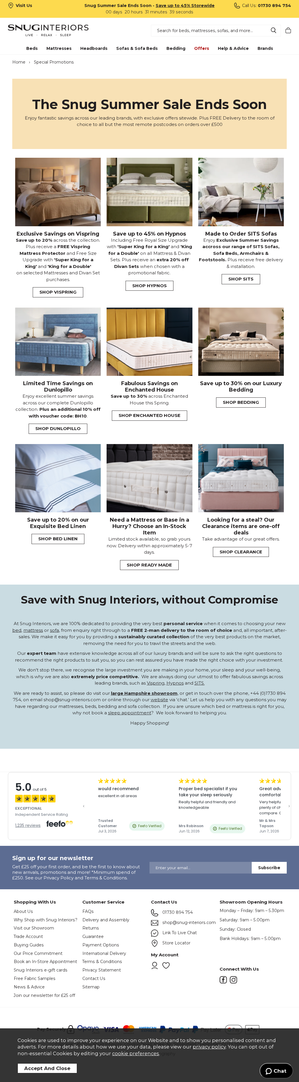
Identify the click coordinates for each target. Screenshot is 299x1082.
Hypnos (175, 683)
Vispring (155, 683)
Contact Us (93, 978)
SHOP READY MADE (149, 565)
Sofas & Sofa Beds (137, 48)
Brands (265, 48)
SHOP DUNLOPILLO (58, 428)
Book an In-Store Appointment (45, 961)
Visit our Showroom (34, 928)
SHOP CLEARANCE (241, 552)
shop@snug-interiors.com (188, 922)
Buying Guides (29, 945)
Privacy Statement (101, 970)
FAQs (88, 911)
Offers (201, 48)
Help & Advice (233, 48)
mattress (33, 630)
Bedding (175, 48)
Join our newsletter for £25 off (44, 995)
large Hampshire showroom (144, 693)
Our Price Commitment (38, 953)
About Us (23, 911)
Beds (32, 48)
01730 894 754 (177, 912)
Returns (90, 928)
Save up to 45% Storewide (185, 5)
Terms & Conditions (102, 961)
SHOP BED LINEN (58, 538)
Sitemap (91, 987)
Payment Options (100, 945)
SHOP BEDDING (241, 402)
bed (16, 630)
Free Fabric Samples (34, 978)
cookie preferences (135, 1053)
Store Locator (175, 943)
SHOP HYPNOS (149, 285)
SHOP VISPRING (58, 292)
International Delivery (104, 953)
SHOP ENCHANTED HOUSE (149, 415)
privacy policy (209, 1047)
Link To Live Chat (179, 932)
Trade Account (28, 936)
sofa (54, 630)
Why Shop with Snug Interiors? (45, 920)
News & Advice (29, 987)
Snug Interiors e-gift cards (40, 970)
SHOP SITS (240, 279)
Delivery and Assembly (105, 920)
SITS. (199, 683)
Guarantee (93, 936)
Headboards (93, 48)
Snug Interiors (54, 30)
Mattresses (59, 48)
